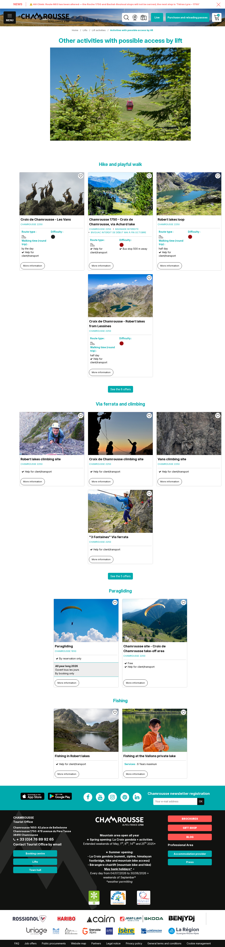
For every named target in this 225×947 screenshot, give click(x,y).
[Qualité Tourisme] (143, 897)
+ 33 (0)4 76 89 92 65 (35, 839)
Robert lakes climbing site (41, 459)
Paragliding (64, 646)
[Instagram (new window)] (112, 797)
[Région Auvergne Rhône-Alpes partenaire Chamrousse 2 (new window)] (183, 931)
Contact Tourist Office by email (37, 844)
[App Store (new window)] (32, 796)
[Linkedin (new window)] (137, 797)
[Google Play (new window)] (60, 796)
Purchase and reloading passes (188, 17)
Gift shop (190, 827)
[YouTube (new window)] (100, 797)
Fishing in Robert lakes (72, 756)
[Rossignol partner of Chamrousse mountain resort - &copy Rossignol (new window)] (29, 919)
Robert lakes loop (171, 219)
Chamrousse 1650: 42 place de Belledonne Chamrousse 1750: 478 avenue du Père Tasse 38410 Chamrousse (42, 831)
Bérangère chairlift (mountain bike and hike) (120, 865)
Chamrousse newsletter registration (179, 793)
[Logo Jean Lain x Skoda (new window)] (141, 919)
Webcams (135, 17)
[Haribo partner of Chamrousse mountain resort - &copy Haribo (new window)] (67, 919)
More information (32, 265)
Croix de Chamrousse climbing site (116, 459)
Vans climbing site (172, 459)
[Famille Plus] (118, 897)
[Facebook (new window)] (87, 797)
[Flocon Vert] (94, 897)
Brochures (190, 818)
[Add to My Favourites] (80, 175)
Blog (190, 836)
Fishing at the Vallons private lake (149, 756)
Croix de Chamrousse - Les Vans (46, 219)
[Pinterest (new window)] (124, 797)
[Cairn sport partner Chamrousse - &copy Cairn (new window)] (101, 919)
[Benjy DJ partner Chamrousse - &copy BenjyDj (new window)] (182, 919)
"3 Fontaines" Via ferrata (108, 537)
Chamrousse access (143, 17)
